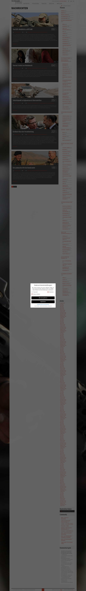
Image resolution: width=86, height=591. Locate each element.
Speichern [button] (43, 301)
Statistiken (51, 291)
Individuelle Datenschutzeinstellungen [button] (43, 304)
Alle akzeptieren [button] (43, 298)
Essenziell (35, 291)
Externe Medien (36, 294)
